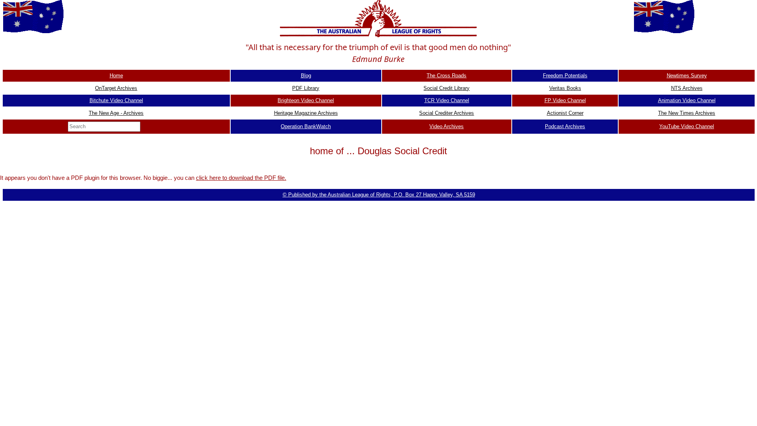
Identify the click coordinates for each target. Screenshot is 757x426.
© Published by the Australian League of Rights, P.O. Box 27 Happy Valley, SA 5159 (379, 195)
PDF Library (305, 88)
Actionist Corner (565, 113)
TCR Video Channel (446, 100)
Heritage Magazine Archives (306, 113)
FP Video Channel (565, 100)
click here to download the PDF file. (241, 177)
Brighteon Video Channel (306, 100)
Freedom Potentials (565, 75)
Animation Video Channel (687, 100)
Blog (306, 75)
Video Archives (446, 126)
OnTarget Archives (116, 88)
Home (116, 75)
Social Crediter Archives (446, 113)
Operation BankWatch (306, 126)
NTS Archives (687, 88)
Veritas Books (565, 88)
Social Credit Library (446, 88)
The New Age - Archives (116, 113)
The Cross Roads (446, 75)
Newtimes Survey (687, 75)
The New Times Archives (686, 113)
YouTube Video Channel (686, 126)
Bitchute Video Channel (116, 100)
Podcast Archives (565, 126)
